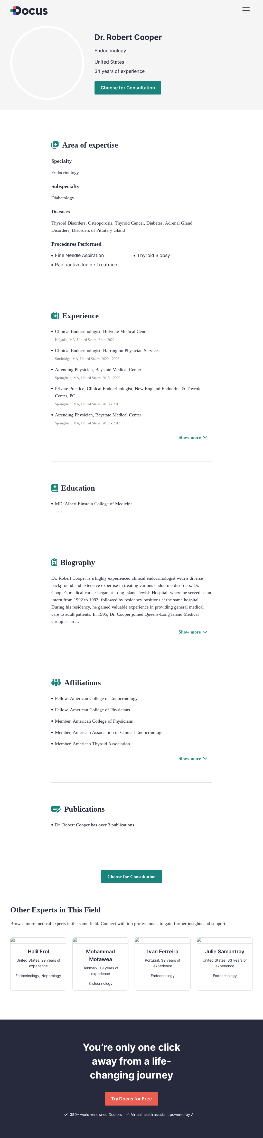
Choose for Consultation (128, 87)
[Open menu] (246, 10)
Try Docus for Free (131, 1098)
